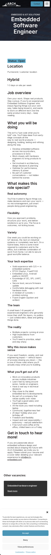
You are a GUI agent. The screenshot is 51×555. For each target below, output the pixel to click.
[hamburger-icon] (47, 4)
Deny (25, 540)
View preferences (26, 547)
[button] (47, 512)
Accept (25, 533)
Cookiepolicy (20, 552)
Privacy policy (31, 552)
